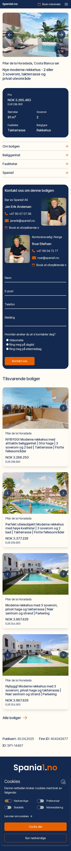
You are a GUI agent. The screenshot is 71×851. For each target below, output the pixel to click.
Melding (10, 317)
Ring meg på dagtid (21, 344)
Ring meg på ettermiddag (25, 349)
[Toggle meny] (66, 4)
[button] (9, 34)
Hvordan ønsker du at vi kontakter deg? (30, 334)
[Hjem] (10, 4)
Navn (8, 278)
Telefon (10, 304)
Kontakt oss (19, 361)
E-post (9, 291)
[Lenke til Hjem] (35, 768)
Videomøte (16, 340)
